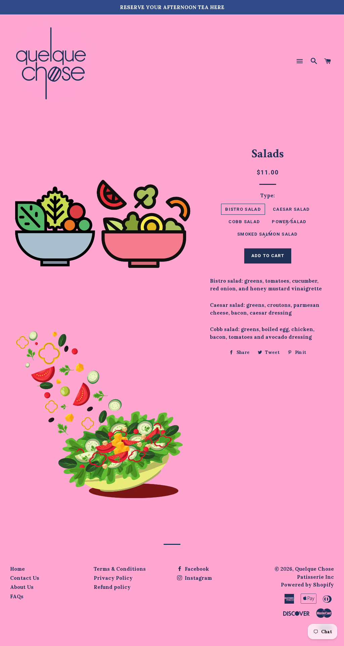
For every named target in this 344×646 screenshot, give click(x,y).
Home (17, 569)
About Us (22, 587)
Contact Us (24, 578)
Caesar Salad (291, 209)
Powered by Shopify (307, 584)
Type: (267, 195)
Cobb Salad (244, 221)
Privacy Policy (113, 578)
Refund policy (112, 587)
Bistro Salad (243, 209)
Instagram (197, 578)
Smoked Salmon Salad (267, 234)
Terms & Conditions (120, 569)
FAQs (17, 596)
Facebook (196, 569)
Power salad (289, 221)
